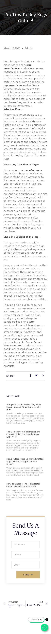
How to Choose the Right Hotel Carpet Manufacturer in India (23, 485)
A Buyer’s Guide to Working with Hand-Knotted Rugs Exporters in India (23, 407)
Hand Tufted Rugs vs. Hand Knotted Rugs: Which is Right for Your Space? (24, 461)
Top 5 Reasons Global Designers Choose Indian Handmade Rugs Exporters (23, 434)
